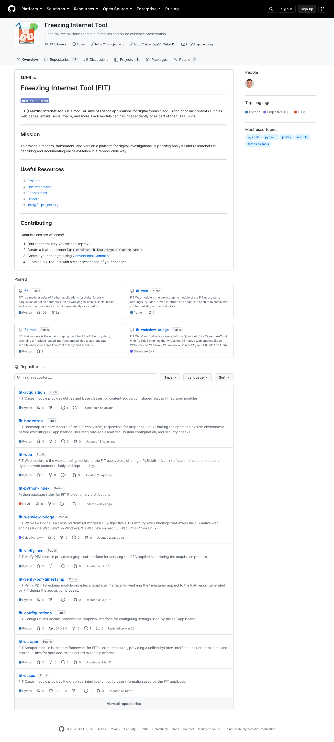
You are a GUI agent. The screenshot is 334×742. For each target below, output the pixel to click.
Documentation (39, 187)
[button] (170, 377)
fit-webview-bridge (36, 517)
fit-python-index (34, 488)
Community (160, 729)
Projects (129, 59)
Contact (188, 729)
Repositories (63, 59)
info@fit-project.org (199, 44)
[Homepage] (12, 9)
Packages (159, 59)
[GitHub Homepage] (62, 729)
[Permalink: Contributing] (17, 222)
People (187, 59)
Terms (102, 729)
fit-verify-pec (31, 550)
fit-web (25, 454)
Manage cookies (209, 729)
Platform (30, 8)
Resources (84, 8)
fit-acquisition (32, 392)
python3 (271, 137)
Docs (175, 729)
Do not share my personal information (249, 729)
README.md (28, 77)
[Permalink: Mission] (17, 134)
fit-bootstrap (31, 420)
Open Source (115, 8)
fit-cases (27, 675)
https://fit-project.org (109, 44)
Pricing (172, 8)
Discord (33, 199)
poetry (286, 137)
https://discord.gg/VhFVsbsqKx (155, 44)
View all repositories (124, 703)
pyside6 (253, 137)
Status (144, 729)
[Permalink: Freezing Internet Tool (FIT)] (17, 87)
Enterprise (146, 8)
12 (57, 312)
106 (43, 312)
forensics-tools (258, 144)
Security (130, 729)
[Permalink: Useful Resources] (17, 169)
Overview (30, 59)
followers (57, 44)
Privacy (115, 729)
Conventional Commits (91, 256)
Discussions (99, 59)
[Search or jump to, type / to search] (271, 9)
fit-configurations (35, 612)
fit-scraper (28, 641)
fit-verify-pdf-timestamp (41, 579)
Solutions (56, 8)
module (302, 137)
